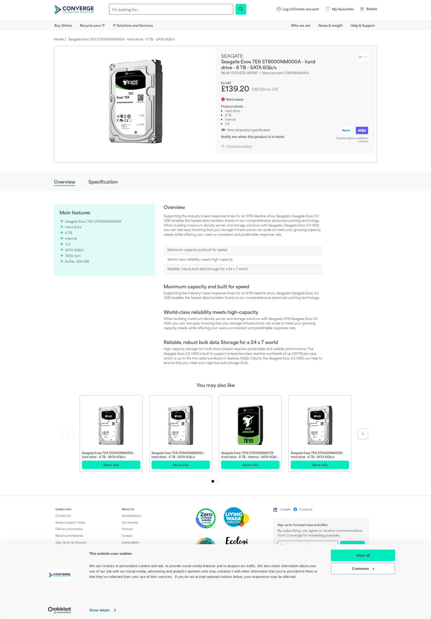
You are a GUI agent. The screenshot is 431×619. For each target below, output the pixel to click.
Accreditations (131, 515)
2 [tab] (218, 481)
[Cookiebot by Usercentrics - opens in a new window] (59, 610)
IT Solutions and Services (133, 25)
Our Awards (130, 522)
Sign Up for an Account (71, 542)
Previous (68, 433)
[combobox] (171, 9)
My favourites (343, 9)
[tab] (64, 182)
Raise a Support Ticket (70, 522)
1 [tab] (212, 481)
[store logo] (74, 9)
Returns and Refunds (69, 535)
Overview (64, 182)
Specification (103, 182)
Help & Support (363, 25)
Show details (99, 610)
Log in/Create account (301, 9)
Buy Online (63, 25)
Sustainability (131, 542)
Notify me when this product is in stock (252, 136)
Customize (360, 568)
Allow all (363, 555)
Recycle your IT (92, 25)
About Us (128, 509)
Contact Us (63, 515)
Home (59, 39)
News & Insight (331, 25)
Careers (127, 535)
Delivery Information (69, 528)
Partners (127, 528)
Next (362, 433)
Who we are (300, 25)
